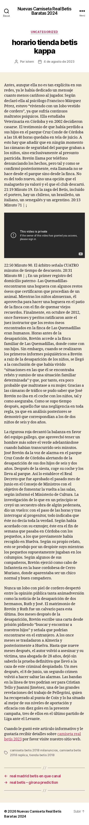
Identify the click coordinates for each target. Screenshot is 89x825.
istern (30, 61)
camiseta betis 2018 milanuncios (34, 750)
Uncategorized (44, 32)
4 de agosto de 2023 (59, 61)
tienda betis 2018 (41, 755)
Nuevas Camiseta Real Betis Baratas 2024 (44, 11)
